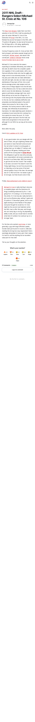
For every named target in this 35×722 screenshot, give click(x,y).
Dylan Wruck (27, 152)
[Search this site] (30, 2)
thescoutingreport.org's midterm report (19, 181)
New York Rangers (11, 31)
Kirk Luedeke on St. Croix (15, 133)
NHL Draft (5, 9)
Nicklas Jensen (14, 55)
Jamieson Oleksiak (15, 57)
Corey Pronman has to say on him (12, 60)
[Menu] (32, 2)
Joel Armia (21, 224)
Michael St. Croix (9, 187)
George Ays (10, 23)
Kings (12, 37)
